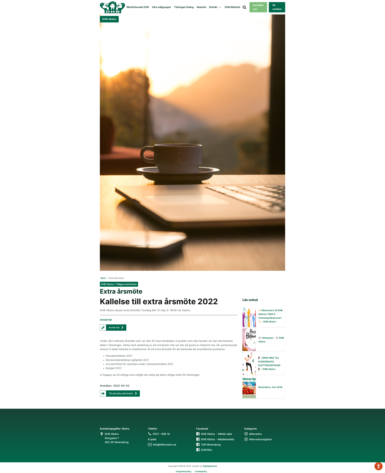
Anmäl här (106, 319)
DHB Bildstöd (232, 7)
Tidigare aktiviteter (126, 284)
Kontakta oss (258, 7)
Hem (102, 278)
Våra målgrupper (161, 7)
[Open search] (244, 7)
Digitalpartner (210, 466)
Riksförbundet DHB (138, 7)
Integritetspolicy (183, 471)
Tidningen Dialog (184, 7)
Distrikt (213, 7)
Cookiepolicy (201, 471)
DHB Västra (107, 284)
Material (201, 7)
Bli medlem (277, 7)
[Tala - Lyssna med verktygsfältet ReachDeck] (378, 466)
